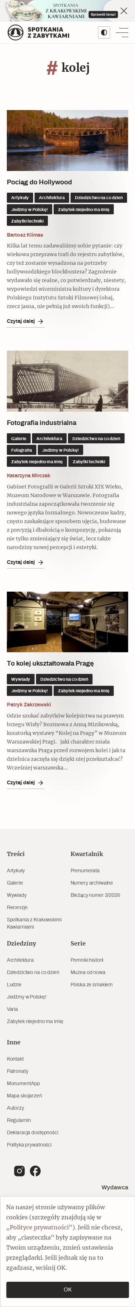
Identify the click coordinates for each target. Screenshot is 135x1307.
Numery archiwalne (92, 883)
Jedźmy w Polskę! (26, 997)
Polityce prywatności (39, 1228)
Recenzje (17, 907)
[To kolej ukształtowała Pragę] (68, 622)
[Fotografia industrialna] (68, 381)
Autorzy (15, 1108)
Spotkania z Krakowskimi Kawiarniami (34, 923)
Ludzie (14, 984)
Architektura (20, 960)
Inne (14, 1042)
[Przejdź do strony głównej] (38, 32)
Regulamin (19, 1120)
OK (68, 1290)
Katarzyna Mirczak (28, 475)
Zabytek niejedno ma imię (35, 1021)
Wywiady (17, 895)
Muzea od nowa (88, 972)
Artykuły (16, 870)
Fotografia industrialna (41, 423)
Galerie (15, 883)
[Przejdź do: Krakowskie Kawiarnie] (67, 10)
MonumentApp (23, 1083)
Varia (12, 1009)
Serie (78, 944)
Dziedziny (21, 944)
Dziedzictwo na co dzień (33, 972)
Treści (16, 854)
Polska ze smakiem (92, 984)
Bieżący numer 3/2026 (95, 895)
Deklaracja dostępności (32, 1132)
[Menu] (122, 32)
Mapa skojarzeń (24, 1095)
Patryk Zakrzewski (29, 704)
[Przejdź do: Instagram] (19, 1171)
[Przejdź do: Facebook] (35, 1171)
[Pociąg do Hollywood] (68, 140)
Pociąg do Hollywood (39, 182)
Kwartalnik (87, 854)
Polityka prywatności (29, 1145)
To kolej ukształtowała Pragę (51, 664)
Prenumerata (85, 870)
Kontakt (15, 1059)
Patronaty (17, 1071)
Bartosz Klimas (25, 234)
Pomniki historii (87, 960)
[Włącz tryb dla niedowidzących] (104, 32)
